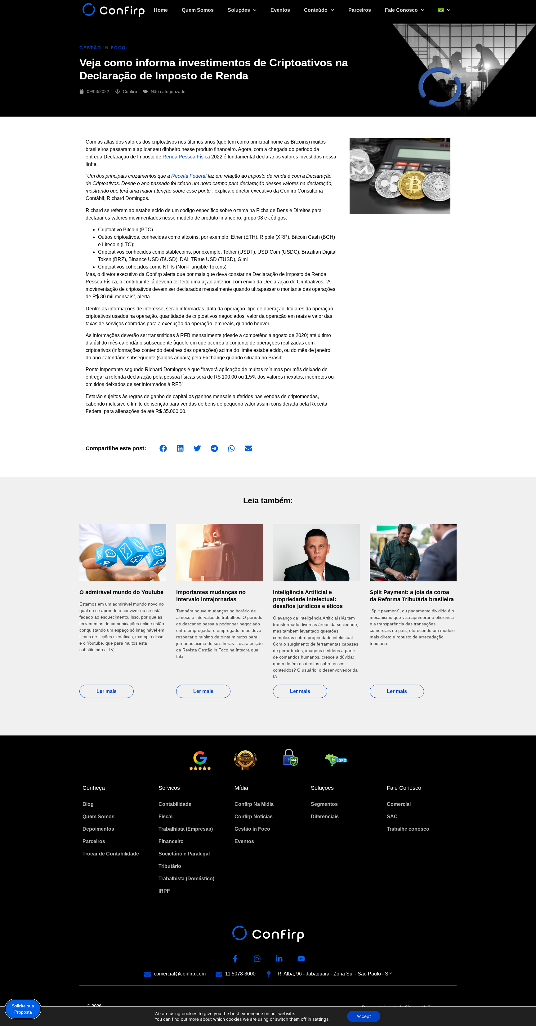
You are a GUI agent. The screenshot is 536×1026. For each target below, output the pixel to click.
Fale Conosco (401, 10)
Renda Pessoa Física (186, 156)
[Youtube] (301, 958)
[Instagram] (257, 958)
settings (320, 1019)
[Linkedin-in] (279, 958)
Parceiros (359, 10)
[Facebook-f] (235, 958)
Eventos (280, 10)
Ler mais (106, 691)
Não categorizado (168, 91)
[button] (163, 448)
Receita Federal (189, 176)
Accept (363, 1016)
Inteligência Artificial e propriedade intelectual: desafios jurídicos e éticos (308, 599)
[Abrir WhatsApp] (520, 1010)
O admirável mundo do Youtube (121, 592)
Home (161, 10)
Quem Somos (198, 10)
